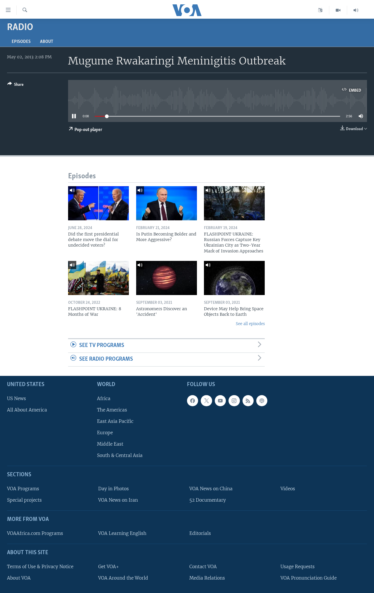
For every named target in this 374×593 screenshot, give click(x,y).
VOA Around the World (123, 577)
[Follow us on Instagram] (234, 400)
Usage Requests (297, 566)
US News (16, 398)
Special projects (24, 500)
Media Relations (207, 577)
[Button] (15, 85)
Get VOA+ (108, 566)
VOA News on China (211, 488)
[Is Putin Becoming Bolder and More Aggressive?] (166, 203)
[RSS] (248, 400)
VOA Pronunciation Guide (308, 577)
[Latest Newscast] (356, 10)
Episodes (21, 41)
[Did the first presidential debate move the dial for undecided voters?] (98, 203)
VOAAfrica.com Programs (35, 533)
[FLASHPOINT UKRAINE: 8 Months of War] (98, 278)
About (46, 41)
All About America (27, 409)
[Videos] (338, 10)
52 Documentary (207, 500)
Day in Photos (113, 488)
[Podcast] (261, 400)
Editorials (200, 533)
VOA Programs (23, 488)
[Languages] (320, 10)
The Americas (112, 409)
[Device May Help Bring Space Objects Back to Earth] (234, 278)
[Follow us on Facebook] (192, 400)
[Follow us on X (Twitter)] (206, 400)
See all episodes (250, 323)
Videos (287, 488)
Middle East (110, 444)
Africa (103, 398)
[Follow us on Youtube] (220, 400)
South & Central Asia (120, 455)
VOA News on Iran (118, 500)
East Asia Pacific (115, 421)
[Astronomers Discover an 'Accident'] (166, 278)
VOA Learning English (122, 533)
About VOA (19, 577)
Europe (105, 432)
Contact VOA (203, 566)
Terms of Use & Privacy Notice (40, 566)
